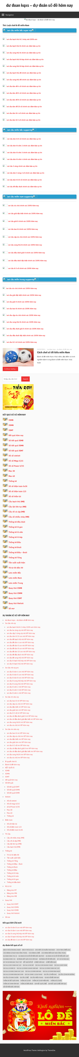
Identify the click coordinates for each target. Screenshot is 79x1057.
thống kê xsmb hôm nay (11, 983)
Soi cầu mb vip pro (12, 668)
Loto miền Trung (16, 583)
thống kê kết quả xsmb (11, 980)
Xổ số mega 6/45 (13, 804)
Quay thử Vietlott (16, 603)
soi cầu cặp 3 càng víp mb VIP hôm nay (21, 633)
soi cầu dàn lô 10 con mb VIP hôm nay (20, 636)
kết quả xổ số (28, 962)
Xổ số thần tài (15, 496)
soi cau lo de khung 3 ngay (44, 965)
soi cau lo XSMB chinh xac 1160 (13, 971)
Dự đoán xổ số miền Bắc (47, 959)
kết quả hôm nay (11, 780)
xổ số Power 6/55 (13, 807)
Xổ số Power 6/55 (16, 466)
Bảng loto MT (12, 890)
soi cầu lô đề (24, 977)
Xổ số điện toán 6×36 (15, 830)
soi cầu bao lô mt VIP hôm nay (18, 701)
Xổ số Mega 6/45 (16, 461)
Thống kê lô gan (16, 527)
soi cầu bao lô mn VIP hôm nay (18, 733)
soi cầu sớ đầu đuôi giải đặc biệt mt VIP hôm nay (24, 719)
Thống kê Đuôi (15, 547)
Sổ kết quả (9, 783)
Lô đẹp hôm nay (39, 962)
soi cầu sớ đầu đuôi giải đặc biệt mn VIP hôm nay (25, 751)
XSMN (11, 425)
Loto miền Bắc (15, 573)
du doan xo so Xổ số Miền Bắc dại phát (31, 956)
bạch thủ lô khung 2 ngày (12, 950)
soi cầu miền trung (36, 977)
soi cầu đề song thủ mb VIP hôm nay (20, 658)
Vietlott (7, 797)
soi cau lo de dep (28, 965)
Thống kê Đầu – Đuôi (18, 552)
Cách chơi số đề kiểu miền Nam (53, 352)
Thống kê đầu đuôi (17, 522)
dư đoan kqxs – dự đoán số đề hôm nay (39, 5)
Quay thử (8, 900)
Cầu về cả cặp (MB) (17, 512)
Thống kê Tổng (15, 557)
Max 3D (12, 471)
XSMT (11, 430)
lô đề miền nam (51, 962)
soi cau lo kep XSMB (60, 965)
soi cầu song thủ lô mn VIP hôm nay (20, 754)
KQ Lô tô (8, 886)
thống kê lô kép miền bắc (40, 980)
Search (25, 379)
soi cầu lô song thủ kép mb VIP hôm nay (21, 681)
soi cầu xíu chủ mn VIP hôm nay (18, 757)
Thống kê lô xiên (16, 532)
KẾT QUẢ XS (9, 767)
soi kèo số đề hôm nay (52, 977)
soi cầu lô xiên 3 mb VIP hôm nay (19, 690)
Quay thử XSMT (15, 598)
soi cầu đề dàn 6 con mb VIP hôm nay (20, 645)
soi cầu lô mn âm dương (66, 974)
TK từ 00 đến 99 (16, 568)
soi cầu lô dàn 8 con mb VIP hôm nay (20, 678)
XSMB (11, 420)
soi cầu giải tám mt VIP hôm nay (18, 710)
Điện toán (8, 820)
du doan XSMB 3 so (9, 959)
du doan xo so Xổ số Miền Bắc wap (57, 956)
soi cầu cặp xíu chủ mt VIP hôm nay (19, 704)
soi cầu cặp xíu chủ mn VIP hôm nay (20, 736)
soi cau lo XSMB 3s (9, 968)
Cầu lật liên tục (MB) (17, 507)
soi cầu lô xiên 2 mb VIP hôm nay (19, 687)
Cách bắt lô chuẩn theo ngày (45, 950)
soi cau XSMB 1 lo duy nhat (33, 974)
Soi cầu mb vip (10, 623)
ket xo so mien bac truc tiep (12, 962)
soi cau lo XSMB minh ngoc (51, 971)
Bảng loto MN (12, 893)
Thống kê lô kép (15, 537)
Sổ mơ (12, 608)
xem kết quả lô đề (41, 983)
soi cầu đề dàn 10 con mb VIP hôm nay (21, 651)
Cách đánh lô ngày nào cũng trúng (15, 953)
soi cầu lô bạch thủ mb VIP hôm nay (20, 664)
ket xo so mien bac (63, 959)
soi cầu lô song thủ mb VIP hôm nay (20, 684)
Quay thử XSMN (15, 593)
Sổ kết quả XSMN (16, 445)
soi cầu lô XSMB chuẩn (10, 977)
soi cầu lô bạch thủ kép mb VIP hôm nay (21, 661)
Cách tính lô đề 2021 (63, 950)
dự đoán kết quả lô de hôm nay (27, 959)
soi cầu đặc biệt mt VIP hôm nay (18, 707)
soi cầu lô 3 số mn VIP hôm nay (18, 745)
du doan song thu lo (10, 956)
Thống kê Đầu (15, 542)
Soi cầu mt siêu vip (12, 697)
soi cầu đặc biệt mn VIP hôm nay (18, 739)
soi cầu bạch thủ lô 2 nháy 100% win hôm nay (23, 627)
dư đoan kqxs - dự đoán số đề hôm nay (59, 349)
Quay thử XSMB (15, 588)
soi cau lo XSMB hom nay (33, 971)
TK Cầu (7, 834)
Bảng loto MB (12, 896)
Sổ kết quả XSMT (16, 450)
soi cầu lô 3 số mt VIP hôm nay (18, 713)
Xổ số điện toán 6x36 (18, 486)
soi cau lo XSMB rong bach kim (13, 974)
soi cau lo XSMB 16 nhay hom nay (27, 968)
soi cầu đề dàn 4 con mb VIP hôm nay (20, 642)
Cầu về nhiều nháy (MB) (19, 517)
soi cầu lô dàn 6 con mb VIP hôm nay (20, 675)
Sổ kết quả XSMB (16, 440)
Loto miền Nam (15, 578)
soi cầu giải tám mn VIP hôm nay (19, 742)
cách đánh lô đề (34, 953)
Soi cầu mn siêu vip (12, 729)
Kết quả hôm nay (16, 435)
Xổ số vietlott (14, 456)
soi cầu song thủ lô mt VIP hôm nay (19, 722)
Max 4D (12, 476)
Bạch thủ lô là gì (28, 950)
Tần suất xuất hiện (17, 562)
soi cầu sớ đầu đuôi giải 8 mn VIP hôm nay (22, 748)
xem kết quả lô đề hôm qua (57, 983)
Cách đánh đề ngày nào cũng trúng (53, 953)
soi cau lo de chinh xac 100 (12, 965)
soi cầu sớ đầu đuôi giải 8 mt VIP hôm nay (22, 716)
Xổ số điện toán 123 (17, 491)
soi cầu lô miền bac (50, 974)
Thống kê (13, 481)
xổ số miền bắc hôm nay (11, 987)
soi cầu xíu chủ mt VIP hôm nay (18, 725)
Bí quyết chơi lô (11, 761)
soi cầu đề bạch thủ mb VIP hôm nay (20, 639)
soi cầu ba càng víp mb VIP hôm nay (20, 630)
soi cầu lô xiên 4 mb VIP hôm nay (19, 693)
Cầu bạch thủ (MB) (17, 501)
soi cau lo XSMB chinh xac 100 (49, 968)
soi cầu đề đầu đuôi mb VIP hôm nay (20, 654)
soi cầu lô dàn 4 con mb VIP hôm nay (20, 672)
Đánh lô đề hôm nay (12, 764)
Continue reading (9, 369)
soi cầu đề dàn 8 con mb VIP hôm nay (20, 648)
